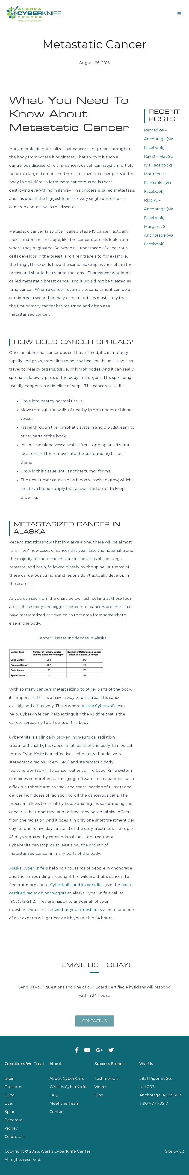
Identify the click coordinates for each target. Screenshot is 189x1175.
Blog (99, 1095)
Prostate (13, 1087)
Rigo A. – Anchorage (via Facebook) (158, 209)
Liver (9, 1103)
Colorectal (15, 1136)
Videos (100, 1087)
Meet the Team (64, 1103)
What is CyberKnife (68, 1087)
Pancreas (14, 1120)
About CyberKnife (67, 1078)
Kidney (11, 1128)
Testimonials (106, 1078)
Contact (57, 1112)
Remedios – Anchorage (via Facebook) (158, 139)
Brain (10, 1078)
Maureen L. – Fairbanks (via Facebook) (157, 183)
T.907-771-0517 (153, 1103)
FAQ (54, 1095)
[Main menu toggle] (179, 13)
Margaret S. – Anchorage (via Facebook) (158, 235)
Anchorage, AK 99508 (160, 1095)
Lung (10, 1095)
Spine (10, 1112)
